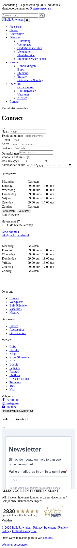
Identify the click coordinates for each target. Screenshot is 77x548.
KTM (13, 361)
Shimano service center (31, 58)
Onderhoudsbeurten (29, 48)
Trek (12, 386)
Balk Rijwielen (26, 91)
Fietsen (13, 30)
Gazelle (14, 350)
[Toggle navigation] (27, 20)
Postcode (7, 148)
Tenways (15, 382)
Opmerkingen (10, 153)
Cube (12, 346)
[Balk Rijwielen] (13, 19)
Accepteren (21, 544)
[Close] (3, 128)
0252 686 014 (10, 231)
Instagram (12, 403)
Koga (12, 353)
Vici (12, 389)
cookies (48, 537)
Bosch (21, 69)
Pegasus (14, 368)
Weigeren (7, 544)
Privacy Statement (44, 527)
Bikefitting (24, 41)
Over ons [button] (15, 83)
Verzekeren (24, 51)
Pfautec (14, 371)
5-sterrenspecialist (41, 8)
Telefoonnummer (12, 135)
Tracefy (22, 76)
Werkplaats (24, 44)
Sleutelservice (26, 55)
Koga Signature (19, 357)
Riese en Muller (19, 378)
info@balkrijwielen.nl (15, 235)
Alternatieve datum (13, 165)
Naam (5, 131)
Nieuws (22, 98)
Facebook (12, 399)
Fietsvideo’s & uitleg (30, 80)
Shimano (22, 73)
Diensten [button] (15, 37)
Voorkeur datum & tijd (16, 157)
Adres (5, 144)
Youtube (11, 407)
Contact (14, 101)
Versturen (24, 210)
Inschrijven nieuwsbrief (16, 410)
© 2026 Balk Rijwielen (16, 527)
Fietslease (15, 26)
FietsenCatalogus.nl (24, 531)
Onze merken (25, 87)
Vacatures (23, 94)
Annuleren (9, 210)
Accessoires (16, 33)
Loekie (13, 364)
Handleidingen (26, 66)
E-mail (6, 139)
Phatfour (14, 375)
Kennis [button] (13, 62)
